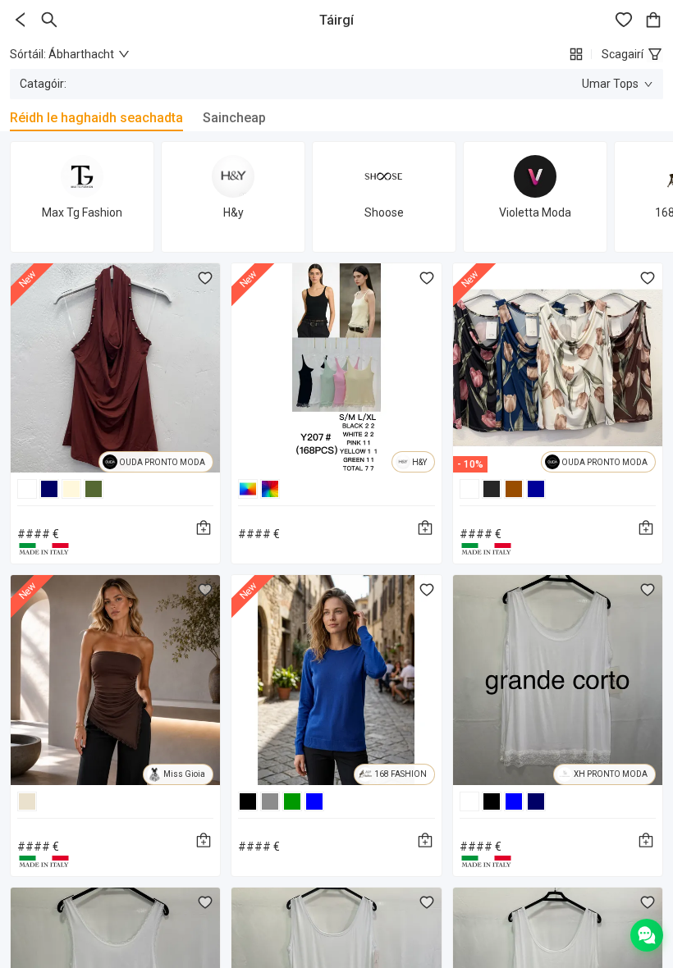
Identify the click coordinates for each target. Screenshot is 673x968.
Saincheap (234, 118)
